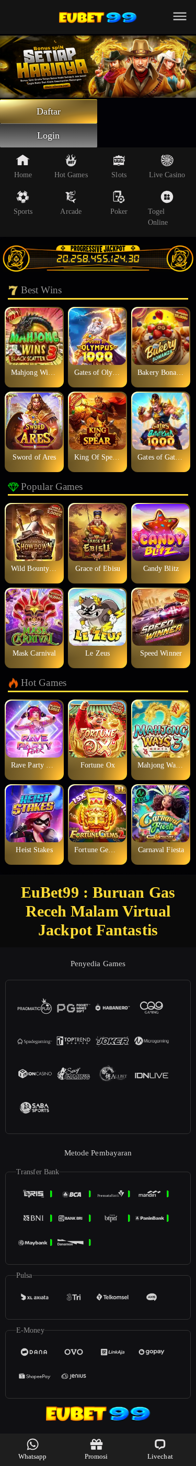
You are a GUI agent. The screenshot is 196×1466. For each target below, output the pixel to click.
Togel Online (158, 217)
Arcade (71, 211)
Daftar (49, 111)
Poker (119, 211)
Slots (118, 175)
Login (48, 135)
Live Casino (167, 175)
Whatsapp (32, 1456)
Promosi (96, 1456)
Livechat (160, 1456)
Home (23, 175)
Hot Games (71, 175)
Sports (23, 211)
